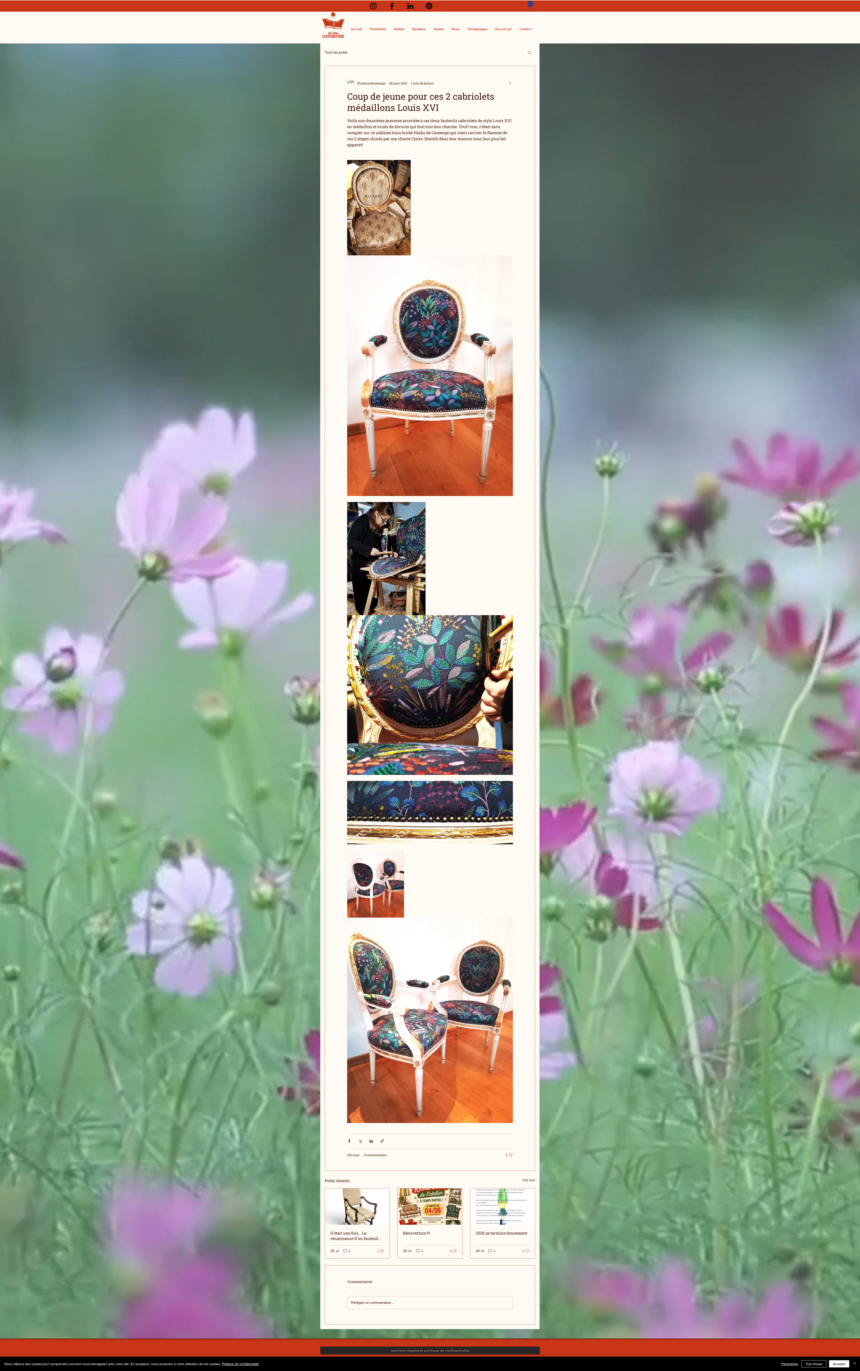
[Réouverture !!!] (430, 1206)
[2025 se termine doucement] (502, 1206)
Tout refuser (814, 1364)
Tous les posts (336, 52)
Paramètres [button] (789, 1364)
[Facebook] (391, 6)
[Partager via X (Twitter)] (360, 1141)
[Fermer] (854, 1363)
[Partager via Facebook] (349, 1141)
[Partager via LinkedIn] (371, 1141)
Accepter (839, 1364)
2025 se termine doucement (501, 1233)
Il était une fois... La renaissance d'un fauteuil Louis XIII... (354, 1235)
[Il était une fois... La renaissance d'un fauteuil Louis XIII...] (357, 1206)
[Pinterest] (429, 6)
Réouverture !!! (416, 1233)
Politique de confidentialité (240, 1364)
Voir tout (528, 1180)
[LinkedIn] (410, 6)
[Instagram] (373, 6)
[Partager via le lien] (382, 1141)
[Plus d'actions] (510, 83)
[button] (529, 52)
